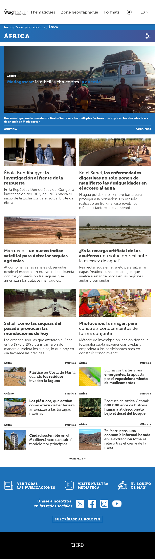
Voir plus (76, 458)
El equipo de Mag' (141, 486)
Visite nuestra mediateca (93, 486)
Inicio (8, 27)
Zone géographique (79, 12)
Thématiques (42, 12)
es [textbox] (142, 12)
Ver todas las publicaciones (36, 486)
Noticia (11, 129)
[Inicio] (16, 12)
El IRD (77, 545)
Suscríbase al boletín (77, 519)
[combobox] (144, 12)
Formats (111, 12)
